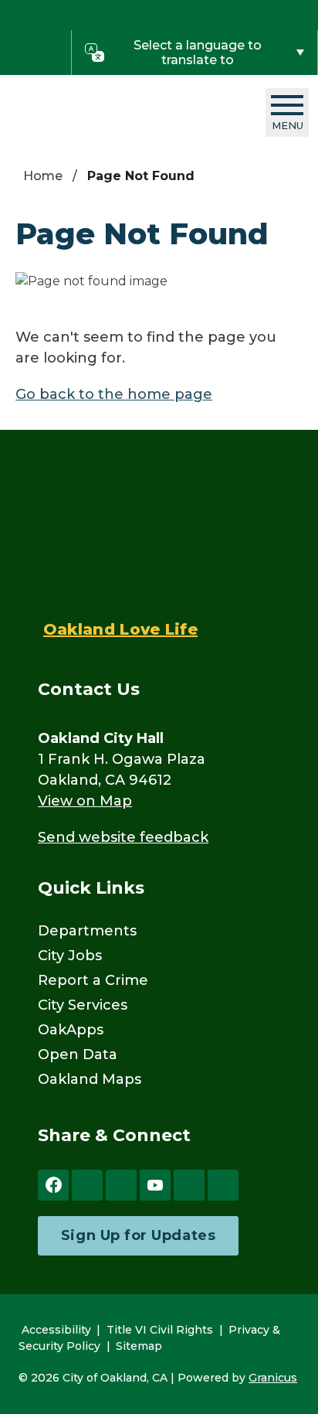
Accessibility (56, 1330)
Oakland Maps (89, 1079)
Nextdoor (189, 1185)
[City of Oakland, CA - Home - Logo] (105, 112)
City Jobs (70, 955)
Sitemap (139, 1346)
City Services (82, 1005)
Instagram (121, 1185)
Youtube (155, 1185)
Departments (87, 930)
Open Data (77, 1054)
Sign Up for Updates (138, 1235)
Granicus (273, 1378)
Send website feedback (123, 837)
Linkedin (223, 1185)
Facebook (53, 1185)
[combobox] (194, 52)
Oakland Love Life (120, 629)
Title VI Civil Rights (160, 1330)
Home (43, 176)
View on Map (85, 800)
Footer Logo (120, 535)
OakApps (70, 1029)
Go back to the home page (113, 394)
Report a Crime (93, 980)
